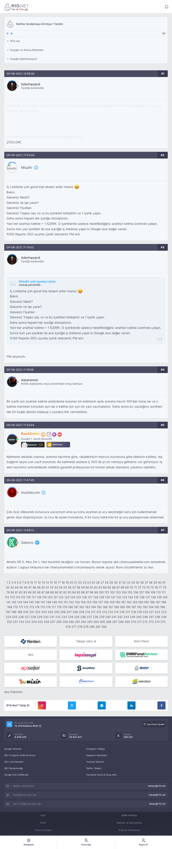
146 (37, 602)
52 (52, 587)
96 (83, 592)
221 (151, 612)
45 (21, 587)
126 (84, 597)
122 (61, 597)
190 (128, 607)
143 (19, 602)
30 (115, 582)
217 (127, 612)
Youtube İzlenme (95, 761)
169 (9, 607)
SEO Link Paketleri (14, 761)
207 (69, 612)
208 (75, 612)
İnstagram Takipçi (95, 748)
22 (80, 582)
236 (83, 617)
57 (74, 587)
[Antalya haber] (141, 681)
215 (116, 612)
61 (91, 587)
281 (98, 626)
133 (124, 597)
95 (78, 592)
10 (31, 582)
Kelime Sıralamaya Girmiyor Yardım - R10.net (16, 6)
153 (77, 602)
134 (130, 597)
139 (159, 597)
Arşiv (43, 815)
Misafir (26, 167)
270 (133, 622)
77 (160, 587)
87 (43, 592)
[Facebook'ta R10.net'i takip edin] (161, 705)
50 (43, 587)
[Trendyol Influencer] (30, 681)
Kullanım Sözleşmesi (129, 830)
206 (63, 612)
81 (16, 592)
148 (48, 602)
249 (163, 617)
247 (151, 617)
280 (92, 626)
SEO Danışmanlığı (13, 768)
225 (14, 617)
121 (55, 597)
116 (28, 597)
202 (38, 612)
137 (147, 597)
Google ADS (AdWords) (16, 774)
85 (34, 592)
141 (8, 602)
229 (39, 617)
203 (44, 612)
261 (77, 622)
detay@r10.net (157, 803)
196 (162, 607)
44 (16, 587)
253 (27, 622)
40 (159, 582)
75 (152, 587)
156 (94, 602)
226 (21, 617)
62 (96, 587)
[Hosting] (30, 641)
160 (117, 602)
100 (101, 592)
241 (114, 617)
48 (34, 587)
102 (112, 592)
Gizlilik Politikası (129, 815)
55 (65, 587)
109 (152, 592)
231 (51, 617)
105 (129, 592)
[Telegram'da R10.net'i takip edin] (102, 705)
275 (163, 622)
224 (8, 617)
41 (164, 582)
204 (50, 612)
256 (46, 622)
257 (52, 622)
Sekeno (27, 542)
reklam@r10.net (157, 785)
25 (93, 582)
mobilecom (30, 492)
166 (152, 602)
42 (7, 587)
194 (150, 607)
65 (109, 587)
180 (70, 607)
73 (143, 587)
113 (12, 597)
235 (77, 617)
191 (133, 607)
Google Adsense (13, 748)
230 (46, 617)
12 (39, 582)
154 (83, 602)
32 (124, 582)
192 (139, 607)
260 (71, 622)
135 (136, 597)
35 (137, 582)
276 (68, 626)
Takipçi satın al (86, 641)
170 (15, 607)
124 (72, 597)
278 (79, 626)
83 (25, 592)
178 (59, 607)
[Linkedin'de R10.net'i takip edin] (131, 705)
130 (107, 597)
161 (123, 602)
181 (76, 607)
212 (98, 612)
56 (69, 587)
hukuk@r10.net (157, 794)
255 (40, 622)
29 (111, 582)
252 (21, 622)
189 (122, 607)
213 (104, 612)
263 (89, 622)
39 (155, 582)
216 (122, 612)
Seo (30, 654)
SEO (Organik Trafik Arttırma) (20, 755)
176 (48, 607)
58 (78, 587)
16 (55, 582)
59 (83, 587)
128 (95, 597)
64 (105, 587)
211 (93, 612)
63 (100, 587)
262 (83, 622)
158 (106, 602)
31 (119, 582)
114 (17, 597)
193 (145, 607)
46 (25, 587)
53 (56, 587)
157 (100, 602)
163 (134, 602)
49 (39, 587)
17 (59, 582)
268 (121, 622)
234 (70, 617)
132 (118, 597)
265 (102, 622)
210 (87, 612)
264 (96, 622)
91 (60, 592)
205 (56, 612)
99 (96, 592)
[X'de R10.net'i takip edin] (72, 705)
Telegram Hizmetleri (96, 755)
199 (19, 612)
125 (78, 597)
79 (8, 592)
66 (114, 587)
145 (31, 602)
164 (140, 602)
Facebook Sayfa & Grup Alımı (101, 774)
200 (25, 612)
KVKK (43, 822)
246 (145, 617)
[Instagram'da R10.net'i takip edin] (42, 705)
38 (151, 582)
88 (47, 592)
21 (75, 582)
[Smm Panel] (86, 654)
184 (93, 607)
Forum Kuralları (43, 830)
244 (132, 617)
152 (71, 602)
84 (30, 592)
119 (44, 597)
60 (87, 587)
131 (113, 597)
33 (128, 582)
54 (60, 587)
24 (89, 582)
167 (158, 602)
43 (12, 587)
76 (156, 587)
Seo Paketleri (13, 692)
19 (67, 582)
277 (73, 626)
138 (153, 597)
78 (164, 587)
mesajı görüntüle (30, 284)
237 (89, 617)
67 (118, 587)
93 (69, 592)
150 (60, 602)
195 (156, 607)
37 (146, 582)
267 (114, 622)
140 (165, 597)
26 (98, 582)
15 (51, 582)
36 (142, 582)
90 (56, 592)
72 (139, 587)
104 (124, 592)
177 (54, 607)
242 (120, 617)
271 (139, 622)
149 (54, 602)
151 (66, 602)
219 (139, 612)
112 (7, 597)
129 (101, 597)
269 (127, 622)
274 (157, 622)
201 (31, 612)
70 (131, 587)
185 (99, 607)
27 (102, 582)
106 (135, 592)
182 (81, 607)
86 (39, 592)
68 (122, 587)
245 (139, 617)
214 (110, 612)
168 (163, 602)
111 (164, 592)
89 (52, 592)
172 (26, 607)
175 (42, 607)
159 (112, 602)
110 (158, 592)
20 (71, 582)
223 (163, 612)
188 (116, 607)
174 (37, 607)
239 (101, 617)
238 (95, 617)
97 (87, 592)
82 (21, 592)
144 (25, 602)
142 (13, 602)
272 (145, 622)
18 (63, 582)
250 (9, 622)
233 (64, 617)
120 (49, 597)
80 (12, 592)
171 (21, 607)
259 (65, 622)
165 (146, 602)
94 (74, 592)
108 (147, 592)
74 (147, 587)
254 (34, 622)
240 (108, 617)
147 (43, 602)
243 (126, 617)
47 (30, 587)
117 (34, 597)
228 (33, 617)
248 (157, 617)
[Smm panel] (141, 654)
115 (23, 597)
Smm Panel (141, 641)
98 (91, 592)
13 (43, 582)
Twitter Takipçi (93, 768)
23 (84, 582)
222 (157, 612)
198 (13, 612)
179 (64, 607)
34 (133, 582)
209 (81, 612)
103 (118, 592)
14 (47, 582)
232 (58, 617)
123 (66, 597)
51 (47, 587)
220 (145, 612)
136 (142, 597)
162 (129, 602)
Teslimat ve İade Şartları (129, 822)
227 (27, 617)
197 (8, 612)
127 (90, 597)
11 (35, 582)
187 (110, 607)
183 (87, 607)
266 (108, 622)
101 (107, 592)
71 (135, 587)
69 (127, 587)
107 (141, 592)
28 (106, 582)
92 (65, 592)
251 (15, 622)
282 (104, 626)
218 (133, 612)
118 (39, 597)
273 (151, 622)
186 (105, 607)
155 (88, 602)
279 (85, 626)
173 (31, 607)
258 (59, 622)
